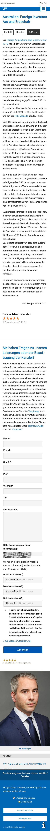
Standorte (17, 429)
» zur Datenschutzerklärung (17, 641)
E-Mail (7, 450)
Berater (20, 32)
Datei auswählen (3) (13, 598)
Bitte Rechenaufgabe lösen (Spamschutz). (16, 547)
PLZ (5, 474)
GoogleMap (26, 802)
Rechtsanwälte (35, 426)
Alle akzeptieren (25, 818)
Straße (7, 462)
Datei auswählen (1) (13, 574)
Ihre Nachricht (10, 509)
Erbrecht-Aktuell (8, 3)
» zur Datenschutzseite (14, 827)
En (45, 3)
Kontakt (8, 32)
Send (34, 31)
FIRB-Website (21, 116)
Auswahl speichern (25, 810)
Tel (5, 497)
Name (6, 438)
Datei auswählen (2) (13, 586)
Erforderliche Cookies (25, 798)
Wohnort (8, 485)
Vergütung (33, 411)
